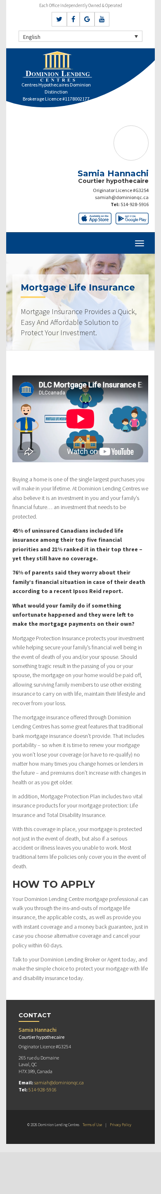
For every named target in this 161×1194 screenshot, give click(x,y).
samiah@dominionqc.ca (122, 197)
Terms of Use (92, 1124)
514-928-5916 (135, 204)
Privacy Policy (120, 1124)
